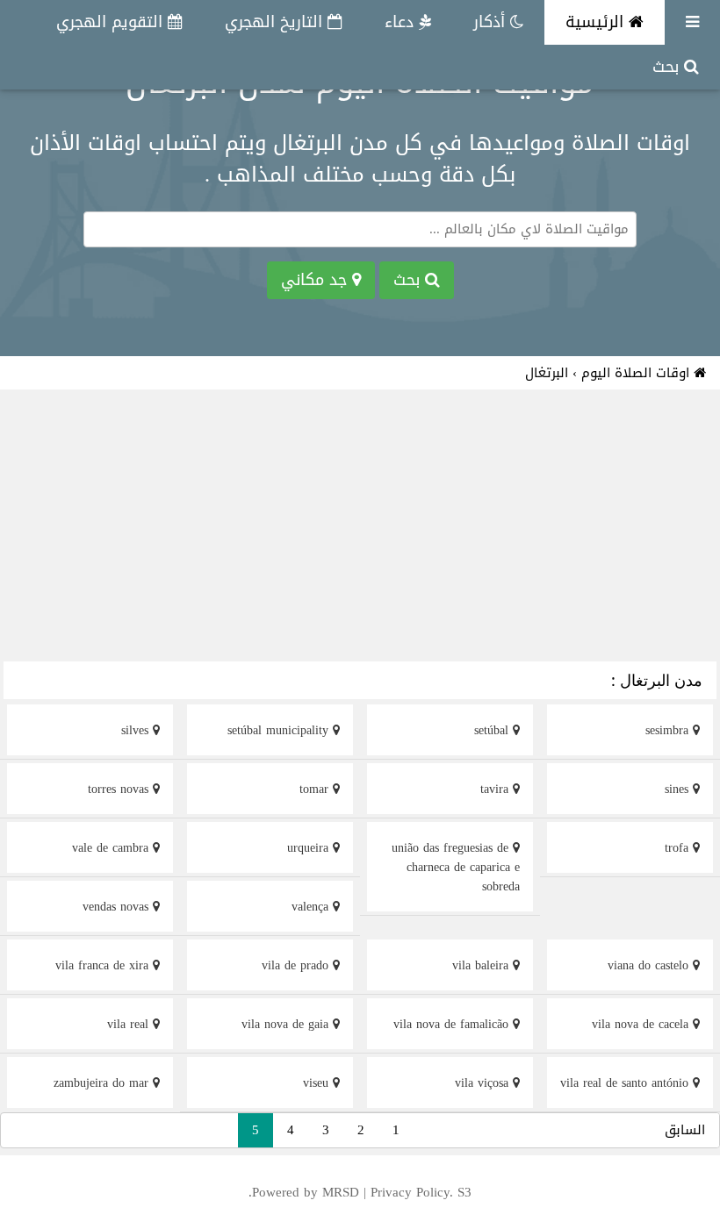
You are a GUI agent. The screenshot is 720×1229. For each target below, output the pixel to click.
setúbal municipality (280, 730)
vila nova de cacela (642, 1024)
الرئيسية (597, 22)
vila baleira (482, 965)
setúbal (493, 730)
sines (679, 789)
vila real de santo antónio (626, 1083)
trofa (679, 848)
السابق (685, 1130)
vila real (130, 1024)
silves (137, 730)
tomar (316, 789)
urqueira (310, 848)
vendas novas (118, 906)
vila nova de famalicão (453, 1024)
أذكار (491, 22)
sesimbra (669, 730)
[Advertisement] (360, 528)
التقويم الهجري (112, 22)
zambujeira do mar (103, 1083)
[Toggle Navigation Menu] (692, 22)
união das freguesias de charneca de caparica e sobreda (456, 867)
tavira (496, 789)
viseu (318, 1083)
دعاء (402, 22)
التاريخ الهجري (276, 22)
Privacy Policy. (412, 1192)
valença (312, 906)
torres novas (120, 789)
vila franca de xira (104, 965)
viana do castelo (650, 965)
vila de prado (297, 965)
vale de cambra (112, 848)
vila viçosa (484, 1083)
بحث (668, 67)
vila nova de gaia (287, 1024)
